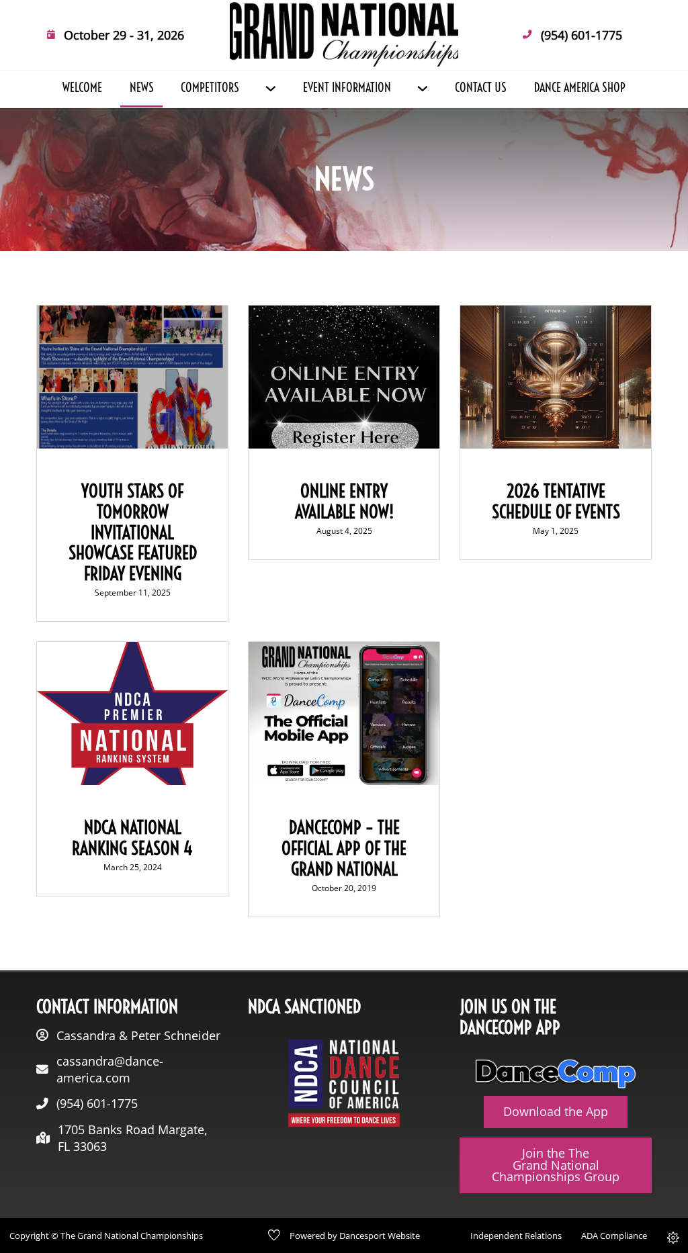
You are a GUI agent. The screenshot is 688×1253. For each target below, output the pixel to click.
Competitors (210, 88)
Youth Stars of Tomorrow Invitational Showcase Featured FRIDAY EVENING (133, 532)
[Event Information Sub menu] (422, 88)
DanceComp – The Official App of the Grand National (344, 848)
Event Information (347, 88)
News (142, 88)
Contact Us (481, 88)
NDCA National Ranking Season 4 (132, 838)
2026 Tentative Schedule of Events (556, 501)
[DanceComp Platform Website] (556, 1074)
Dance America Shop (580, 88)
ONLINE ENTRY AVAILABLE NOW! (344, 501)
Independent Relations (516, 1235)
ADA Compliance (614, 1235)
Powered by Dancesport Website (355, 1235)
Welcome (82, 88)
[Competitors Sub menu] (270, 88)
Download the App (555, 1111)
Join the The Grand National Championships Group (555, 1165)
